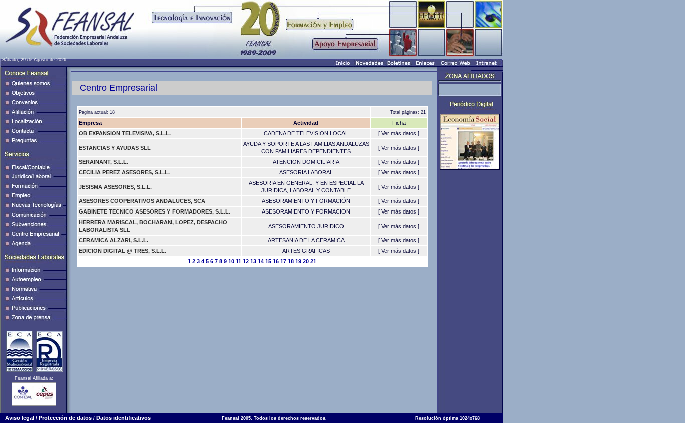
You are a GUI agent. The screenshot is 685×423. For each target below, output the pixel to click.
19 (298, 261)
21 (313, 261)
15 (268, 261)
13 (253, 261)
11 (238, 261)
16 (276, 261)
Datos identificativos (123, 418)
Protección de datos (65, 418)
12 (246, 261)
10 (231, 261)
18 (291, 261)
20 (306, 261)
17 (283, 261)
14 (261, 261)
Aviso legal (19, 418)
